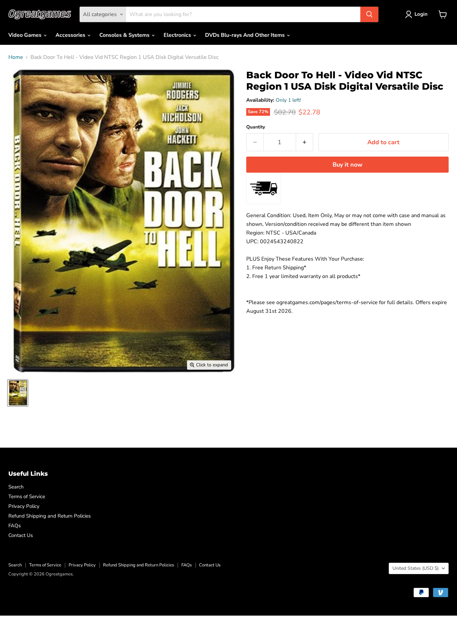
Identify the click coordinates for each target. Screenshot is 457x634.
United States (415, 568)
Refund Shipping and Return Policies (49, 516)
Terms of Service (26, 496)
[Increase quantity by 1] (304, 142)
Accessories (71, 35)
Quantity (255, 127)
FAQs (14, 525)
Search (16, 486)
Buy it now (347, 165)
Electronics (178, 35)
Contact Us (20, 535)
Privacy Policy (23, 506)
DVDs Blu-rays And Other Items (245, 35)
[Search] (369, 14)
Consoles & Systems (125, 35)
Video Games (25, 35)
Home (15, 57)
